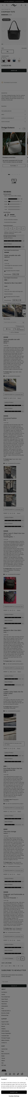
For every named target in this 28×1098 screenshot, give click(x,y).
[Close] (25, 1079)
